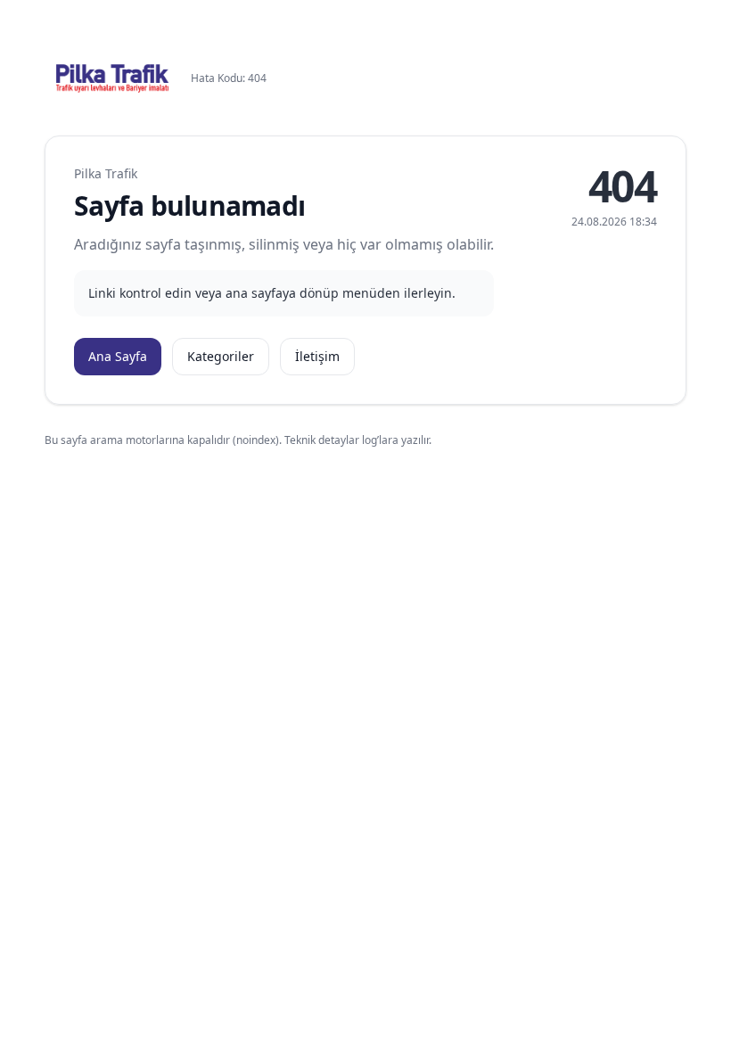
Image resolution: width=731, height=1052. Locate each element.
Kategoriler (220, 356)
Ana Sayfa (117, 356)
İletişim (317, 356)
